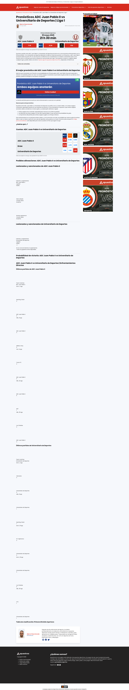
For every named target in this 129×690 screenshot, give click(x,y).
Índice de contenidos (24, 64)
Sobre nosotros (23, 664)
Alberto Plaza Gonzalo (26, 24)
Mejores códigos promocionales (59, 7)
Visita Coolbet (50, 92)
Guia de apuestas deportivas (96, 7)
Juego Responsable (24, 662)
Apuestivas (19, 12)
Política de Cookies (24, 661)
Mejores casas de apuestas (41, 7)
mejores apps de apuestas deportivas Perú (49, 60)
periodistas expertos (61, 662)
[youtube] (58, 665)
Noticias (109, 7)
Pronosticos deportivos (78, 7)
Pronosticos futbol (27, 12)
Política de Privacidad (25, 659)
